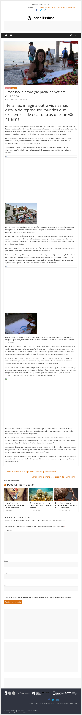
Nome (6, 561)
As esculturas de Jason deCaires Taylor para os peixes (41, 505)
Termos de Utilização (62, 703)
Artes (8, 88)
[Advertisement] (42, 26)
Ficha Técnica (74, 703)
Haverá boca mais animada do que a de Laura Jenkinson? (14, 505)
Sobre (31, 703)
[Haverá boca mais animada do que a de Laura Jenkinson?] (16, 489)
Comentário (8, 530)
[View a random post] (76, 35)
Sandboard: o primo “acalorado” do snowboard (54, 477)
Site (5, 585)
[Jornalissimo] (6, 35)
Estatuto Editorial (49, 703)
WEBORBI (25, 713)
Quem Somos (38, 703)
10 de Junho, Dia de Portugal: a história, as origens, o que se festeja (57, 7)
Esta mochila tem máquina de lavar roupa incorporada (31, 471)
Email (6, 573)
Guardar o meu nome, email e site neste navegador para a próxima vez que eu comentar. (39, 597)
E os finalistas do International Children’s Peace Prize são (66, 505)
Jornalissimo (24, 100)
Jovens (14, 88)
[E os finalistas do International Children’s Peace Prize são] (66, 489)
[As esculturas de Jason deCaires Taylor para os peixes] (41, 489)
